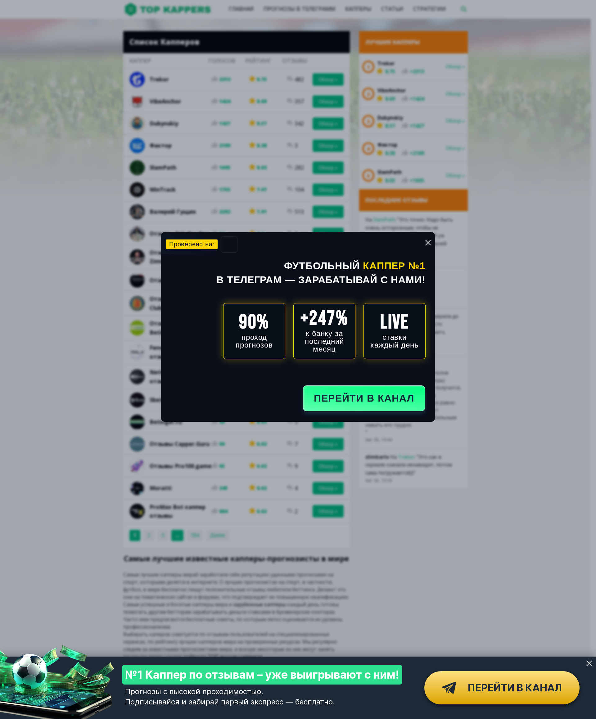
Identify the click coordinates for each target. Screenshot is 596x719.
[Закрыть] (589, 663)
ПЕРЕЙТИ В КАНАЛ (364, 398)
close (428, 242)
